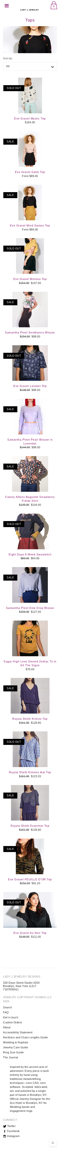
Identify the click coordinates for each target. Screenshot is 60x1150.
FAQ (6, 1012)
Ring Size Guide (13, 1052)
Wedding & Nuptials (15, 1042)
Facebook (13, 1131)
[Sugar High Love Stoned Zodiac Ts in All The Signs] (30, 638)
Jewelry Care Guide (15, 1047)
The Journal (10, 1057)
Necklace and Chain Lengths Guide (25, 1037)
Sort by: (8, 58)
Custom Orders (12, 1022)
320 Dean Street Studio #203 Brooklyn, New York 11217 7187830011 (21, 986)
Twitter (11, 1126)
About (6, 1027)
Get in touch (10, 1017)
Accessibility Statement (17, 1032)
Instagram (13, 1136)
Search (7, 1007)
